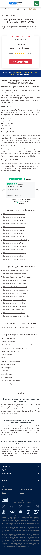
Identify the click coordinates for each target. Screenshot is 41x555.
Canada (21, 13)
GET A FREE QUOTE (20, 62)
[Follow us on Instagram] (12, 506)
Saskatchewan (28, 13)
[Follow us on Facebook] (3, 506)
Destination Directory (26, 489)
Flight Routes (6, 486)
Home (2, 13)
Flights (7, 13)
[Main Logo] (15, 3)
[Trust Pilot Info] (32, 9)
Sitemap (4, 493)
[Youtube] (20, 506)
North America (14, 13)
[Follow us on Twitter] (29, 506)
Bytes (22, 493)
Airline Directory (7, 489)
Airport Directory (25, 486)
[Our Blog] (37, 506)
